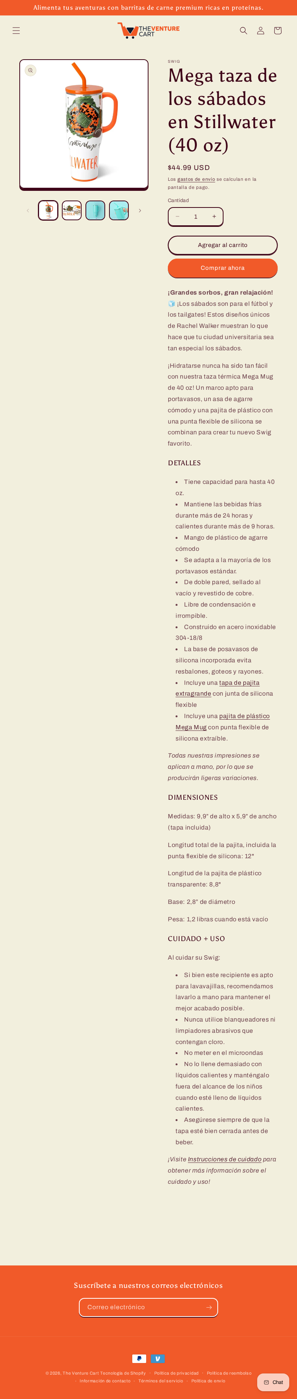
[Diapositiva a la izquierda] (27, 210)
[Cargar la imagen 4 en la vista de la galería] (119, 210)
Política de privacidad (176, 1373)
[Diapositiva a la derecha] (139, 210)
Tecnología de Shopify (123, 1373)
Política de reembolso (229, 1373)
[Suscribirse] (208, 1307)
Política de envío (208, 1380)
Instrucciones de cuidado (224, 1159)
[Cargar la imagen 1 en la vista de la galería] (48, 210)
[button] (16, 30)
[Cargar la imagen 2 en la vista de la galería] (72, 210)
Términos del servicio (160, 1380)
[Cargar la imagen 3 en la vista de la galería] (95, 210)
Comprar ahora (223, 268)
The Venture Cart (81, 1373)
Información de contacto (105, 1380)
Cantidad (178, 200)
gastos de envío (196, 179)
